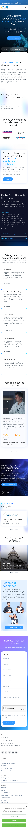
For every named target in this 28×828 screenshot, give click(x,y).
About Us (3, 787)
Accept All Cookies (13, 825)
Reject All (14, 820)
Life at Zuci (4, 800)
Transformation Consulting (8, 763)
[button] (7, 492)
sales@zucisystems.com (9, 737)
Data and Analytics (6, 768)
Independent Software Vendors (10, 780)
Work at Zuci (4, 802)
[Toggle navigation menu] (25, 7)
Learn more (8, 179)
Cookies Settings (14, 816)
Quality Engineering (6, 771)
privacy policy (5, 717)
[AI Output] (24, 2)
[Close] (26, 806)
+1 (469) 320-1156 (8, 740)
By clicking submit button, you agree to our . (13, 716)
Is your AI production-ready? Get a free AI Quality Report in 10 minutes (12, 2)
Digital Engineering (6, 766)
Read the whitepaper (9, 484)
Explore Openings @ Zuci (14, 627)
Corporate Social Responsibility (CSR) (11, 795)
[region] (14, 816)
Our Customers (5, 792)
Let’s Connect (9, 723)
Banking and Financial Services (9, 778)
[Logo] (4, 7)
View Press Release (14, 38)
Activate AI (4, 761)
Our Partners (4, 790)
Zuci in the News (5, 797)
